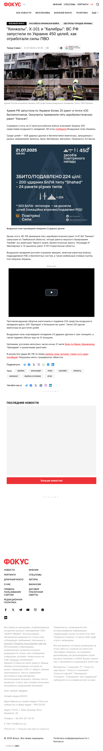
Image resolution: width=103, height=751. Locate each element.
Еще (94, 12)
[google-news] (43, 610)
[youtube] (28, 610)
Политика (82, 12)
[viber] (35, 610)
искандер (36, 371)
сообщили (61, 129)
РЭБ (50, 376)
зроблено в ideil (12, 746)
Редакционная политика (13, 601)
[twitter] (13, 610)
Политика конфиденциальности (70, 738)
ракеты (78, 371)
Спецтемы (69, 4)
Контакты (59, 741)
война (21, 371)
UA (91, 4)
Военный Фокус (63, 12)
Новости (9, 569)
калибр (63, 371)
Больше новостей (51, 480)
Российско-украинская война (44, 24)
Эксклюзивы (42, 12)
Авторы (33, 579)
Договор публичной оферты (36, 592)
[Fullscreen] (88, 148)
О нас (7, 584)
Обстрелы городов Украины (78, 24)
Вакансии (35, 584)
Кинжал (14, 376)
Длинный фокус (14, 579)
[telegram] (20, 610)
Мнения (57, 4)
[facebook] (6, 610)
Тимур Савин (14, 48)
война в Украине (33, 376)
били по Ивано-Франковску (80, 344)
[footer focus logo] (16, 561)
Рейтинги (82, 4)
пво (50, 371)
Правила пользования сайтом (12, 592)
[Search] (97, 4)
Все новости (23, 12)
